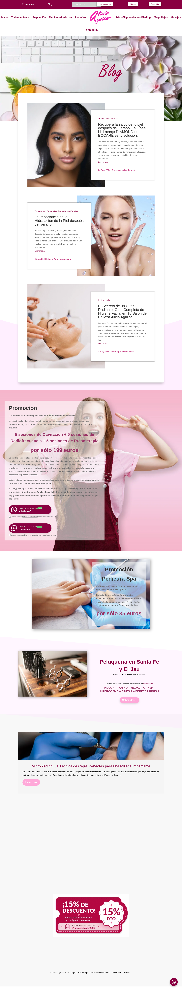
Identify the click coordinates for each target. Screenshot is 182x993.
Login (73, 972)
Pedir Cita (155, 4)
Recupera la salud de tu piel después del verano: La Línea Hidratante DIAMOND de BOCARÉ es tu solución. (122, 130)
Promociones (105, 4)
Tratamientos (19, 17)
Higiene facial (104, 300)
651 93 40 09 (45, 947)
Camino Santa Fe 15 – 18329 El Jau (139, 960)
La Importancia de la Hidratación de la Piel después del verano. (59, 220)
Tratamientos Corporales (46, 211)
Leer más (31, 782)
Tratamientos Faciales (108, 118)
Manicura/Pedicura (60, 17)
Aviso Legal (82, 972)
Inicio (4, 17)
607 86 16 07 (62, 947)
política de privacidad (29, 516)
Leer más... (103, 162)
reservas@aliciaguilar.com (127, 947)
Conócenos (28, 4)
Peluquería (91, 29)
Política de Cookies (121, 972)
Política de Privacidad (100, 972)
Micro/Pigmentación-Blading (133, 17)
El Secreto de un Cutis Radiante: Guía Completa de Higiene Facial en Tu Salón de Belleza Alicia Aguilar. (122, 311)
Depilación (39, 17)
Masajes (176, 17)
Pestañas (80, 17)
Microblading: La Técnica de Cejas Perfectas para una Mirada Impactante (91, 766)
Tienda (133, 4)
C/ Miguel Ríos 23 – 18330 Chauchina (91, 960)
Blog (50, 4)
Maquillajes (161, 17)
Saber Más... (129, 700)
